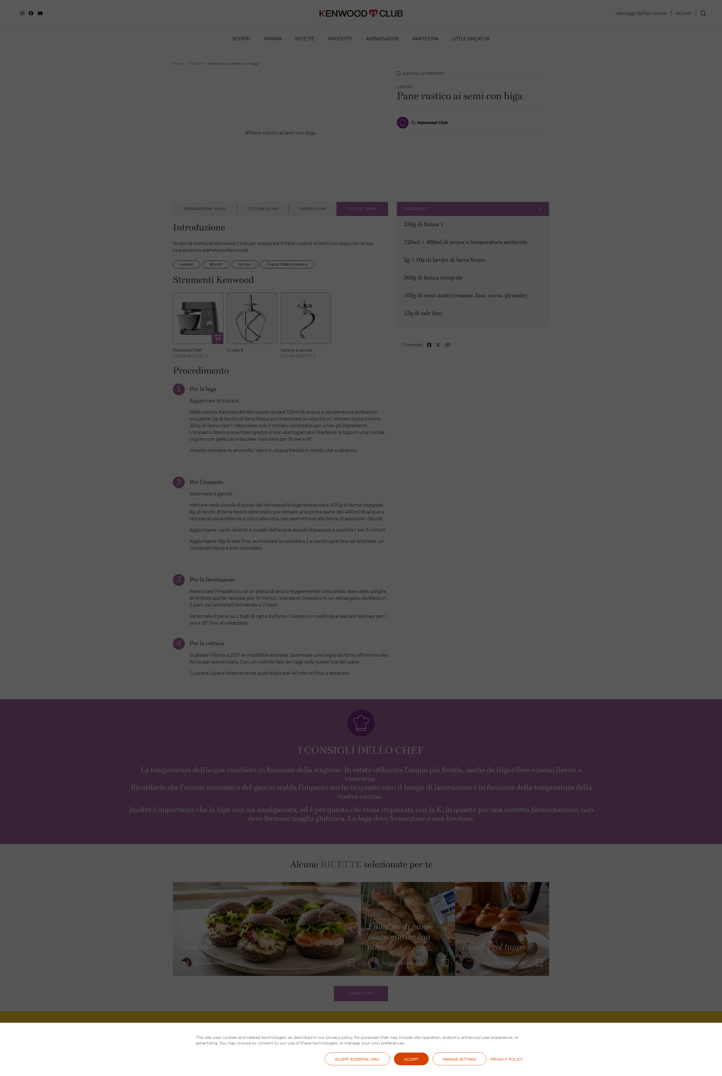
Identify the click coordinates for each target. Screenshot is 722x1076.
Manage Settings (459, 1059)
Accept (411, 1059)
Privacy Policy (506, 1059)
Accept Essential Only (357, 1059)
